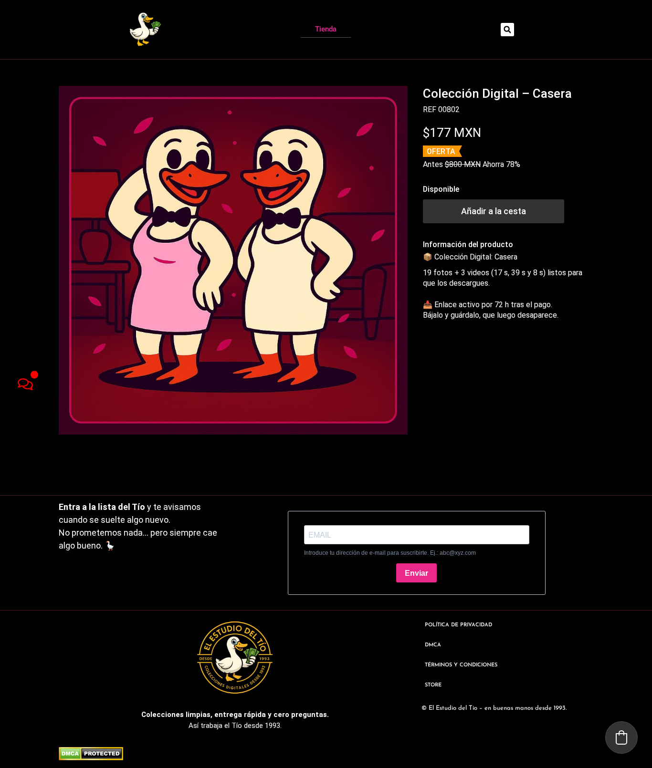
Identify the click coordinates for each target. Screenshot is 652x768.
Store (433, 685)
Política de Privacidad (458, 625)
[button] (507, 29)
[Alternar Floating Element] (25, 384)
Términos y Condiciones (461, 665)
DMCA (433, 645)
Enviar (416, 573)
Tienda (326, 29)
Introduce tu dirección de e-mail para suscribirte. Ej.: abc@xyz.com (390, 553)
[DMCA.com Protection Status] (91, 757)
